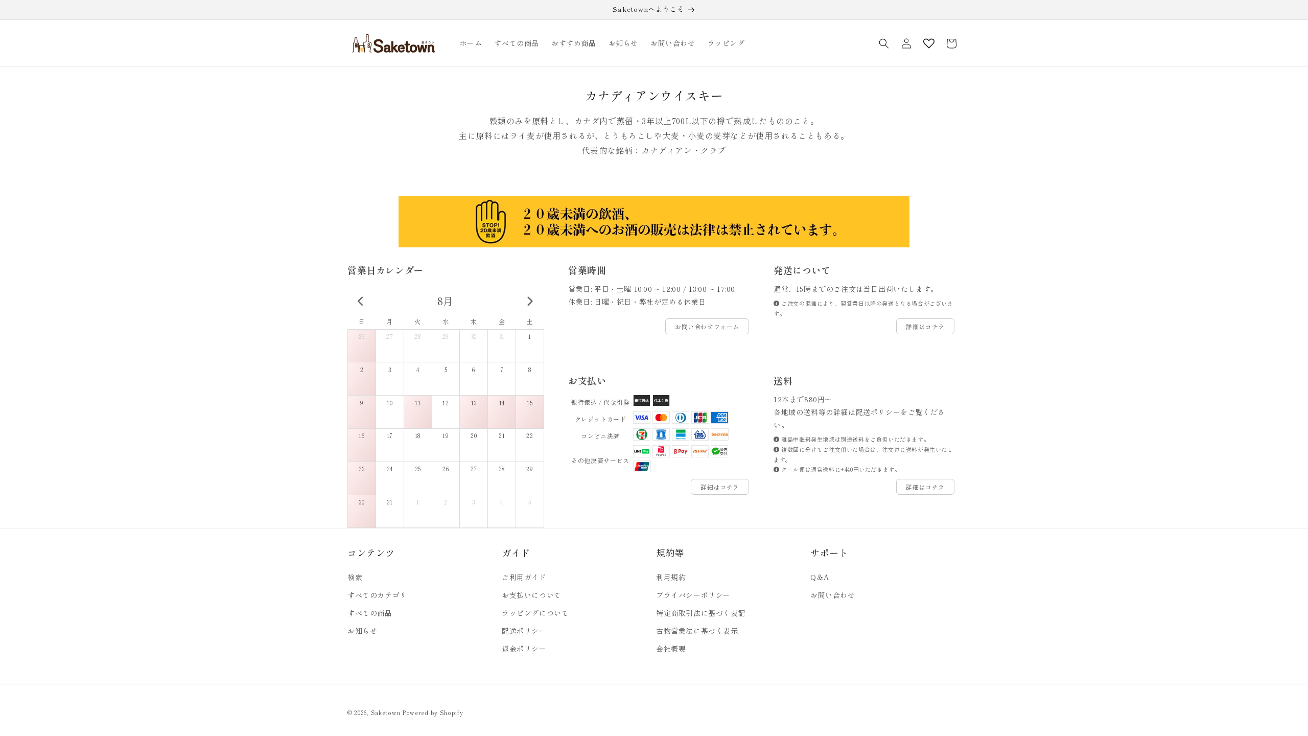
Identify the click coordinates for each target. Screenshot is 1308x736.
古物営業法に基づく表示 (697, 631)
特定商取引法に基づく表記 (700, 613)
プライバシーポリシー (693, 595)
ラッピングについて (535, 613)
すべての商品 (369, 613)
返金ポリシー (524, 648)
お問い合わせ (832, 595)
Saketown (386, 712)
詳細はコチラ (925, 326)
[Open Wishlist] (929, 43)
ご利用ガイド (524, 577)
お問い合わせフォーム (707, 326)
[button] (884, 43)
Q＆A (820, 577)
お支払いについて (532, 595)
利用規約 (671, 577)
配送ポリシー (524, 631)
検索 (354, 577)
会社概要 (671, 648)
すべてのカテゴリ (377, 595)
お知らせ (362, 631)
